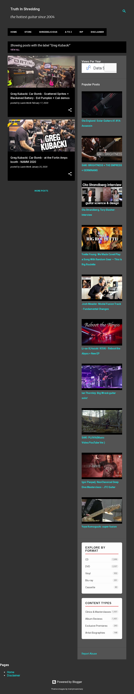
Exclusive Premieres (101, 625)
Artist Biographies (101, 632)
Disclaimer (97, 32)
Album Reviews (101, 618)
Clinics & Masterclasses (101, 611)
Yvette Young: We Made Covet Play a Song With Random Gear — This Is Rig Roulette (102, 259)
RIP (81, 32)
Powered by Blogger (69, 682)
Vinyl (101, 573)
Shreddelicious (48, 32)
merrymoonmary (75, 689)
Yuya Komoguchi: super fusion (99, 526)
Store (27, 32)
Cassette (101, 587)
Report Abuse (89, 653)
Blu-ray (101, 580)
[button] (70, 110)
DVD (101, 566)
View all (15, 50)
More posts (41, 191)
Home (13, 32)
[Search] (124, 11)
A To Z (68, 32)
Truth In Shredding (25, 9)
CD (101, 559)
